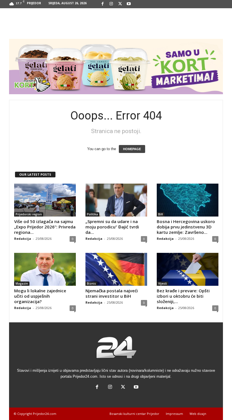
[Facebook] (102, 4)
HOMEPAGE (132, 149)
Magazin (22, 283)
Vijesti (162, 283)
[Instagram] (111, 4)
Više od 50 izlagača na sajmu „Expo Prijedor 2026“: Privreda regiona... (45, 227)
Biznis (91, 283)
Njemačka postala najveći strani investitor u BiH (111, 293)
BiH (160, 214)
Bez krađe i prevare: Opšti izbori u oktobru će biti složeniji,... (183, 296)
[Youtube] (128, 4)
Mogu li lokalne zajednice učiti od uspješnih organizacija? (40, 296)
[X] (120, 4)
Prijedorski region (29, 214)
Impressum (174, 413)
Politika (92, 214)
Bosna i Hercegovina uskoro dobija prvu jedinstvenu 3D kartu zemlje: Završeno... (186, 227)
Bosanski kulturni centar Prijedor (134, 413)
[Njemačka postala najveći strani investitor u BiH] (116, 269)
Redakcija (22, 238)
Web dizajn (198, 413)
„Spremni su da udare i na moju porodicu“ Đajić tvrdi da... (112, 227)
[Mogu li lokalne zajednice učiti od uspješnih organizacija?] (45, 269)
